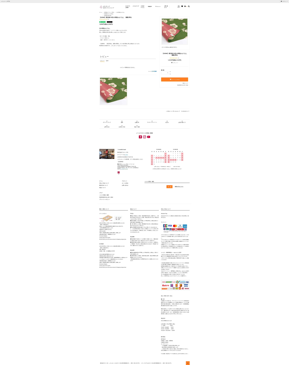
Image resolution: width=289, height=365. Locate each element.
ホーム (100, 12)
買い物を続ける (184, 111)
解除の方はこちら (179, 186)
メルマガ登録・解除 (104, 195)
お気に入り (175, 62)
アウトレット (158, 6)
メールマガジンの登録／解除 (144, 133)
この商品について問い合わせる (172, 111)
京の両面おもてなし (121, 12)
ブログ (101, 192)
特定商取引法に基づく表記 (182, 85)
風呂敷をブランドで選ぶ (109, 12)
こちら (126, 154)
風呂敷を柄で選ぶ (108, 15)
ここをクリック (124, 168)
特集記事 (150, 6)
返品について (185, 83)
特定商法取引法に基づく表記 (106, 197)
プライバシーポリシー (104, 199)
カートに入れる (175, 79)
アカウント (284, 1)
